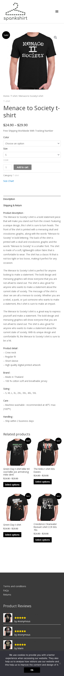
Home (6, 96)
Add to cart (22, 167)
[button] (55, 37)
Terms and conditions (14, 586)
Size (5, 148)
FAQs (6, 590)
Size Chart (8, 181)
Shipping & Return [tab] (12, 205)
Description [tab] (9, 199)
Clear (5, 160)
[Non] (60, 663)
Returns (7, 594)
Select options (12, 484)
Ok (32, 670)
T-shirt (14, 96)
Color (6, 137)
